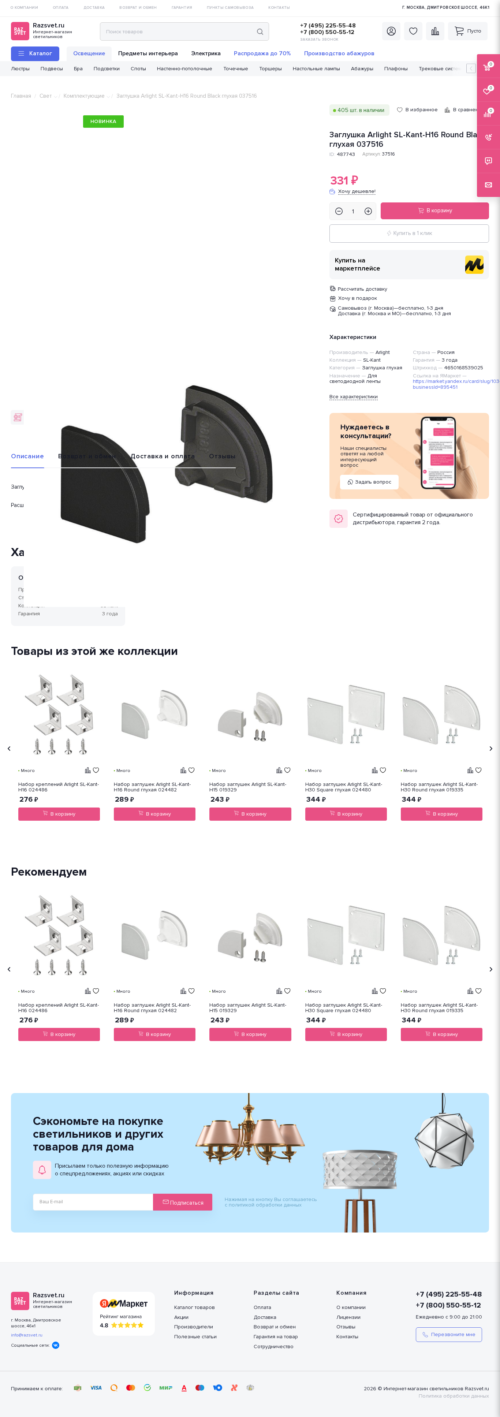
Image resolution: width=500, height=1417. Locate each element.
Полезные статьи (195, 1337)
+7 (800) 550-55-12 (327, 32)
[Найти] (260, 31)
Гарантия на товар (276, 1337)
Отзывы (222, 456)
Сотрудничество (274, 1346)
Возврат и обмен (87, 456)
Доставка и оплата (162, 456)
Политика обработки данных (454, 1396)
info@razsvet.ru (26, 1335)
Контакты (347, 1337)
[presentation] (9, 748)
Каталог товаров (194, 1307)
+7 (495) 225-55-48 (328, 25)
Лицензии (348, 1317)
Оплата (262, 1307)
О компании (351, 1307)
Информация (194, 1293)
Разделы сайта (276, 1293)
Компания (351, 1293)
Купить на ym (474, 265)
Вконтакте (55, 1345)
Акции (181, 1317)
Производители (193, 1327)
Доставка (265, 1317)
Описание (27, 456)
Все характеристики (353, 397)
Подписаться (186, 1203)
